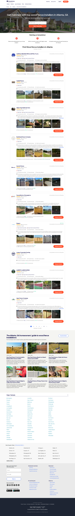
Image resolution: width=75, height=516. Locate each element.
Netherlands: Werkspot (45, 504)
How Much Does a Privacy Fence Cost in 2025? (37, 381)
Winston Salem (30, 431)
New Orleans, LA (42, 453)
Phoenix (8, 400)
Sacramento (9, 412)
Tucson (8, 402)
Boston (29, 404)
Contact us (52, 491)
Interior (8, 4)
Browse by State (19, 445)
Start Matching (37, 26)
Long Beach (9, 406)
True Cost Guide (53, 469)
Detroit (29, 406)
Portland (50, 398)
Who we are (52, 484)
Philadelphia (51, 402)
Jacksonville (9, 427)
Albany (29, 419)
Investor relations (53, 489)
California (34, 507)
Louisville (29, 398)
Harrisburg (50, 400)
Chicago (8, 437)
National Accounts (32, 489)
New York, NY (56, 453)
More (23, 4)
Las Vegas (29, 417)
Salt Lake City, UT (42, 456)
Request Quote (58, 74)
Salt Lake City (51, 423)
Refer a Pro (52, 472)
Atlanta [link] (14, 6)
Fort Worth (50, 417)
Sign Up (65, 1)
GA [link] (10, 6)
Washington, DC (56, 458)
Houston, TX (26, 450)
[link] (37, 55)
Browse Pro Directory (33, 469)
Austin (49, 412)
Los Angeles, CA (41, 450)
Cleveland (29, 435)
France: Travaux (23, 504)
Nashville (50, 410)
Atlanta (8, 435)
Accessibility (43, 507)
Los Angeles (9, 408)
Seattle (50, 431)
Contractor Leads (32, 487)
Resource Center (53, 471)
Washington (9, 423)
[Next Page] (46, 326)
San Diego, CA (12, 458)
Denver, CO (11, 450)
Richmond (50, 427)
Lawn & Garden (18, 4)
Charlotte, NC (27, 448)
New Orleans (30, 400)
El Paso (50, 416)
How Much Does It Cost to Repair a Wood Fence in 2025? (58, 381)
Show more (61, 118)
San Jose (8, 417)
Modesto (9, 410)
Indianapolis (9, 439)
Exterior (12, 4)
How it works (52, 482)
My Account (52, 467)
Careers (51, 485)
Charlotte (29, 425)
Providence (51, 406)
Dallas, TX (55, 448)
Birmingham (9, 398)
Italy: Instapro (38, 504)
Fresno (8, 404)
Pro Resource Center (33, 485)
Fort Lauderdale (10, 425)
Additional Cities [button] (10, 460)
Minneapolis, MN (27, 453)
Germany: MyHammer (30, 504)
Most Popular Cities (10, 445)
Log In (59, 1)
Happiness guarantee (54, 492)
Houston (50, 419)
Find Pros (31, 467)
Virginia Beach (51, 429)
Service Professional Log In (34, 482)
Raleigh (29, 429)
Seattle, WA (40, 458)
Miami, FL (55, 450)
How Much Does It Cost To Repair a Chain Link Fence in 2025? (16, 381)
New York (29, 421)
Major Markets (11, 395)
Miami (8, 429)
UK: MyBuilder (52, 504)
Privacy (31, 507)
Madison (50, 433)
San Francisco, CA (28, 458)
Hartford (8, 421)
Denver (8, 419)
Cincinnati (29, 433)
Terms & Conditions (44, 509)
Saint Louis (29, 416)
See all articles (63, 335)
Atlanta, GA (11, 448)
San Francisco (10, 416)
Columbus (29, 437)
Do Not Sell (38, 507)
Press (51, 487)
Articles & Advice (28, 4)
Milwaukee (50, 435)
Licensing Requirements (54, 478)
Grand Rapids (30, 408)
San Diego (9, 414)
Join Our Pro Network (33, 484)
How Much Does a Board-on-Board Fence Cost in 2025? (37, 358)
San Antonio (51, 421)
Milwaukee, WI (12, 453)
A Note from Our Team (54, 476)
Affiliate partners (53, 494)
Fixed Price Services (33, 471)
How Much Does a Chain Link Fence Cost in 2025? (58, 358)
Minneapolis (30, 410)
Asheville (29, 423)
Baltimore (29, 402)
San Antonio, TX (56, 456)
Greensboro (30, 427)
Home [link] (8, 6)
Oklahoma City (30, 439)
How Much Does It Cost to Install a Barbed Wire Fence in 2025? (15, 358)
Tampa (8, 433)
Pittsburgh (50, 404)
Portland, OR (26, 456)
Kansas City (30, 414)
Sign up (13, 479)
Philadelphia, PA (12, 456)
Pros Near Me (52, 474)
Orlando (8, 431)
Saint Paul (29, 412)
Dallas (49, 414)
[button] (20, 67)
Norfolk (50, 425)
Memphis (50, 408)
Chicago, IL (40, 448)
